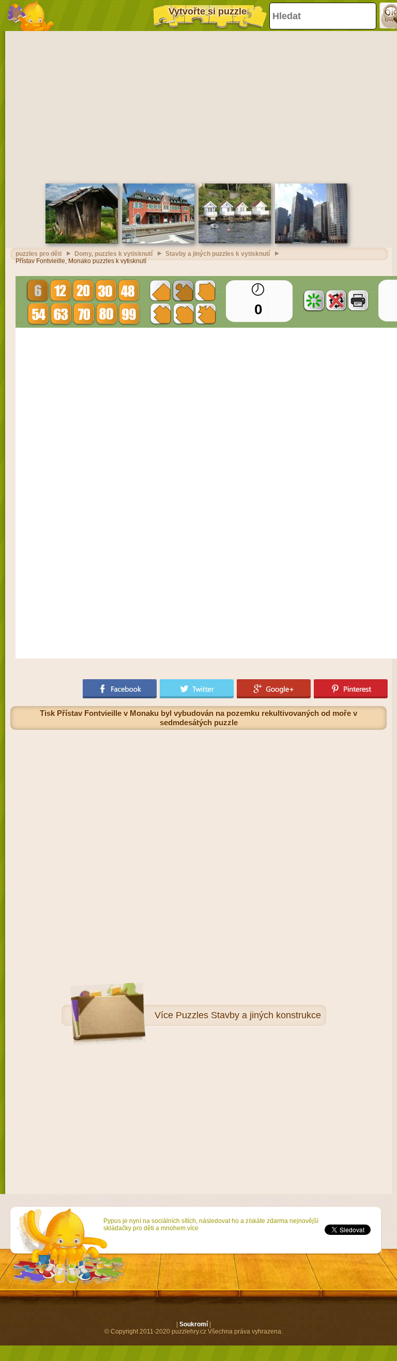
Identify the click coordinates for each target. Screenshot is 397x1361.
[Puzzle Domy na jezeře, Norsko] (234, 241)
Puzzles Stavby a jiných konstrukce (248, 1015)
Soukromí (193, 1324)
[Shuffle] (313, 300)
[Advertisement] (198, 106)
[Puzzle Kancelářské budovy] (311, 241)
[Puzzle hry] (31, 15)
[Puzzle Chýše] (81, 241)
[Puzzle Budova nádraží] (158, 241)
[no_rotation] (336, 300)
